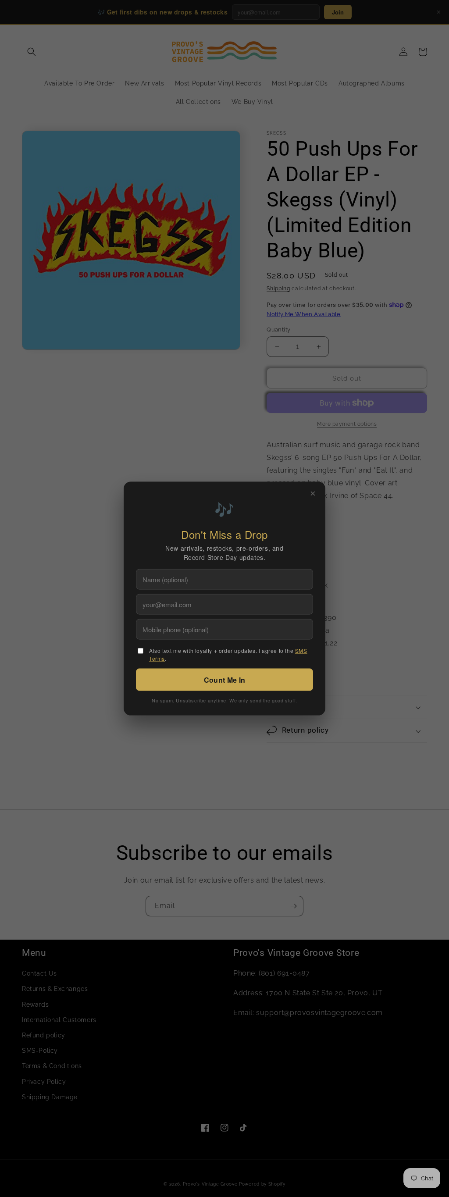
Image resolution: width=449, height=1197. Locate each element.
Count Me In (224, 680)
